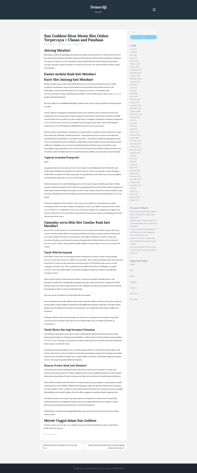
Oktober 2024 (135, 111)
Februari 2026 (135, 64)
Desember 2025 (135, 70)
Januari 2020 (134, 200)
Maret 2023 (134, 168)
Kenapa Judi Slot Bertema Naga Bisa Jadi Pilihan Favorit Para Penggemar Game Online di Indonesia (142, 232)
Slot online (134, 299)
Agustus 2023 (135, 153)
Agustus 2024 (135, 117)
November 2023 (135, 144)
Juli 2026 (133, 49)
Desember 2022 (135, 176)
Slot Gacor (134, 294)
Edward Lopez (65, 44)
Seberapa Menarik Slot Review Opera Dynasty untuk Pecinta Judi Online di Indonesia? (143, 250)
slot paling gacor (52, 434)
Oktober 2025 (135, 76)
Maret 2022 (134, 194)
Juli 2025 (133, 85)
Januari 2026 (134, 67)
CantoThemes (117, 468)
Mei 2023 (133, 162)
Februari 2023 (135, 170)
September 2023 (135, 150)
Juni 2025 (133, 88)
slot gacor (118, 94)
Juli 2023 (133, 156)
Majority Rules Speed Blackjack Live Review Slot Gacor (60, 446)
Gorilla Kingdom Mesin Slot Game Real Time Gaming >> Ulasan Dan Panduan (106, 446)
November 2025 (135, 73)
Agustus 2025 (135, 82)
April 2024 (133, 129)
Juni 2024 (133, 123)
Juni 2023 (133, 159)
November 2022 (135, 179)
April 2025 (133, 93)
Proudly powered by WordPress (85, 468)
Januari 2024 (134, 138)
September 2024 (135, 114)
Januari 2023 (134, 173)
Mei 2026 (133, 55)
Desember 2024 (135, 105)
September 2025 (136, 79)
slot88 (132, 264)
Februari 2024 (135, 135)
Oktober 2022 (135, 182)
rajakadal (133, 282)
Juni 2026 (133, 52)
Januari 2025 (134, 102)
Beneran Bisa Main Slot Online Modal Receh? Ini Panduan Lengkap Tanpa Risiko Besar (143, 214)
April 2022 (133, 191)
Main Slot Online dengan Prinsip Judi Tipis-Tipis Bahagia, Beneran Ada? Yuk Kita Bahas (143, 223)
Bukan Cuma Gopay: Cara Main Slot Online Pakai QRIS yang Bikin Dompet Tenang (143, 241)
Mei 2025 (133, 91)
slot (131, 270)
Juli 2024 (133, 120)
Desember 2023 (135, 141)
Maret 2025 (134, 96)
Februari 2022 (135, 197)
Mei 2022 (133, 188)
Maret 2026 (134, 61)
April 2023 (133, 165)
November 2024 (135, 108)
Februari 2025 (135, 99)
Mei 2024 (133, 126)
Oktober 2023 (135, 147)
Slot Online (80, 44)
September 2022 (135, 185)
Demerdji (98, 7)
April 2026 (133, 58)
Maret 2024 (134, 132)
